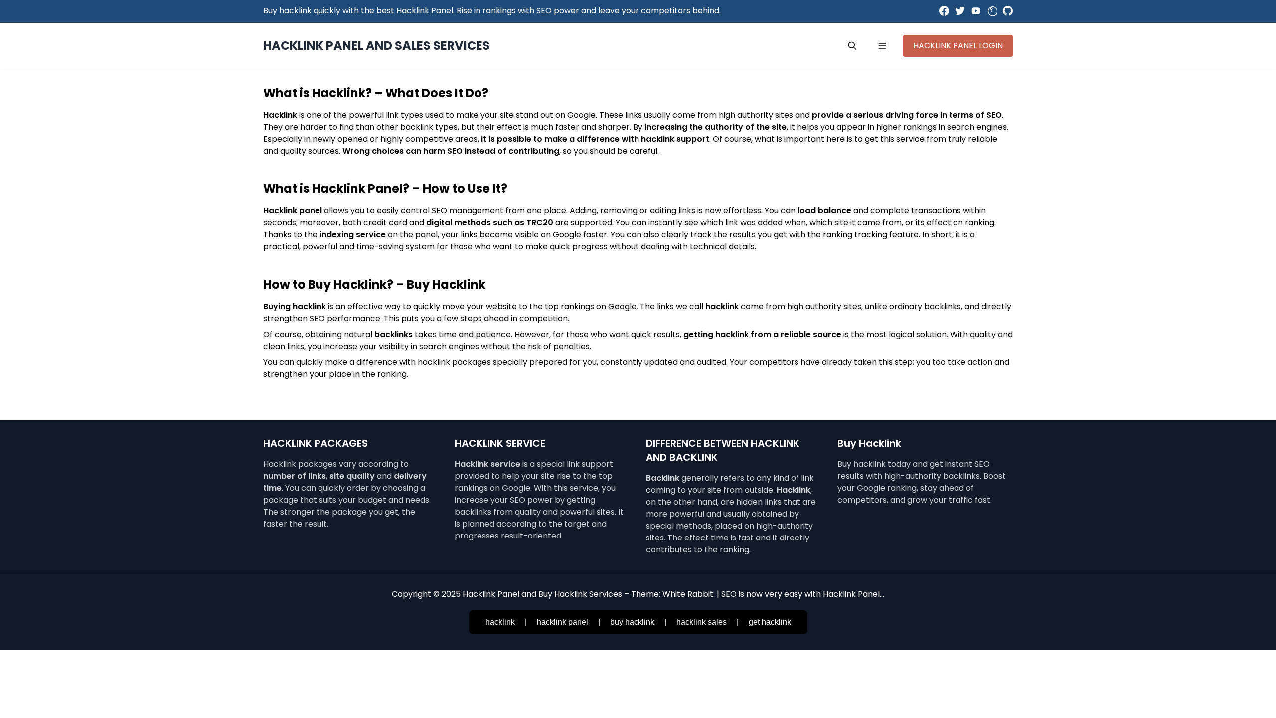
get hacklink (770, 622)
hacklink (500, 622)
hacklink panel (562, 622)
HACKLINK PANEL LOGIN (958, 45)
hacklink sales (701, 622)
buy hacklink (632, 622)
